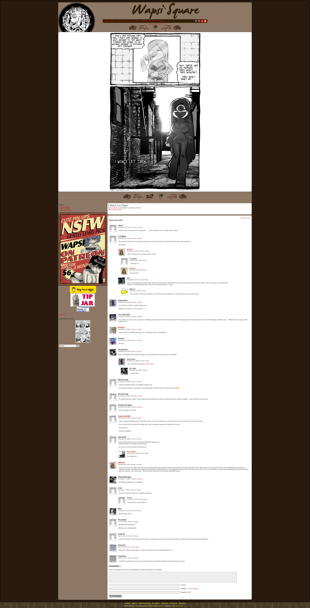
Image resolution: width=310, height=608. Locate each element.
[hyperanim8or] (113, 422)
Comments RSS (245, 218)
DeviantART (196, 21)
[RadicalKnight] (113, 480)
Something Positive (66, 210)
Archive (152, 21)
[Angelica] (113, 559)
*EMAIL (189, 589)
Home (106, 21)
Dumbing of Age (65, 207)
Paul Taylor (114, 208)
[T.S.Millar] (113, 239)
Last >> (177, 31)
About (113, 21)
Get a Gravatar (193, 589)
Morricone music (147, 364)
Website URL (186, 592)
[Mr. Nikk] (124, 371)
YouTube (202, 21)
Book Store (123, 21)
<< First (133, 31)
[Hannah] (113, 548)
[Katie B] (113, 537)
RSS (205, 21)
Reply (140, 227)
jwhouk (130, 249)
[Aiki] (122, 281)
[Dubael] (113, 334)
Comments (155, 29)
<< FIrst (127, 200)
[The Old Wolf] (113, 317)
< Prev (144, 31)
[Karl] (113, 491)
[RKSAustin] (113, 382)
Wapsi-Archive (117, 209)
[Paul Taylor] (122, 458)
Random (149, 199)
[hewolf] (113, 341)
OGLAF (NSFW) (65, 209)
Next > (166, 31)
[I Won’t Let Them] (155, 190)
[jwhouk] (122, 255)
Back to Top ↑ (179, 606)
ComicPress (160, 606)
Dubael (121, 327)
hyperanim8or (124, 416)
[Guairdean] (113, 352)
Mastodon (61, 315)
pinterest (199, 21)
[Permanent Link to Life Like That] (83, 342)
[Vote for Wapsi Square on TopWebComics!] (83, 311)
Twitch (143, 21)
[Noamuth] (113, 522)
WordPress (150, 606)
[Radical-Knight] (113, 408)
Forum (161, 21)
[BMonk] (124, 292)
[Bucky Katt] (113, 397)
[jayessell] (113, 440)
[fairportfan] (113, 303)
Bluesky (135, 21)
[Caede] (122, 500)
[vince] (113, 228)
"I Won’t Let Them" (155, 24)
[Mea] (113, 511)
